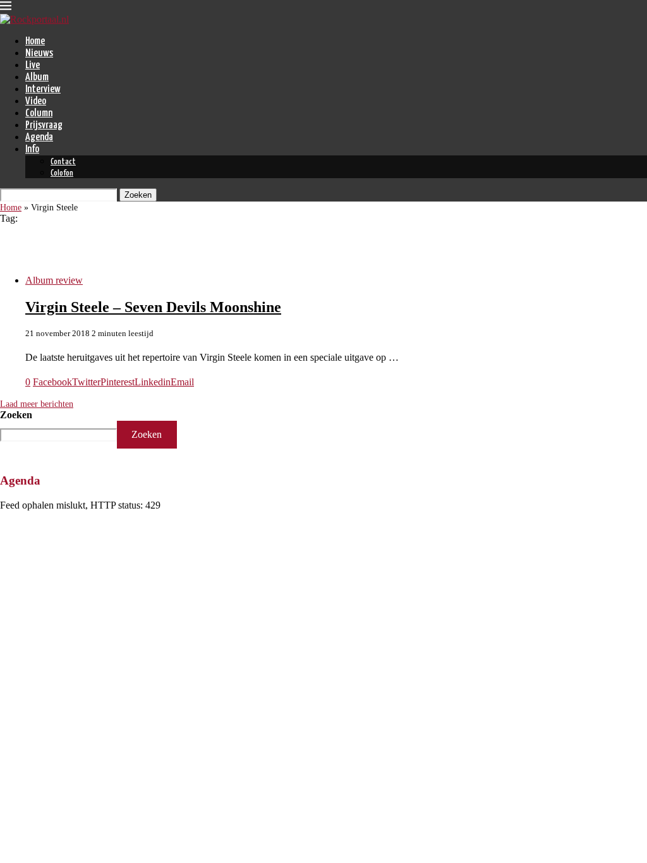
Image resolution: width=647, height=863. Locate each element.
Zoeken (16, 414)
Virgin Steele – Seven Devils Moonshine (153, 307)
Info (32, 149)
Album (37, 77)
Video (35, 101)
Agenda (39, 137)
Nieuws (39, 53)
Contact (63, 162)
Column (38, 113)
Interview (43, 89)
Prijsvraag (44, 125)
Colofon (62, 173)
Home (35, 41)
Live (32, 65)
